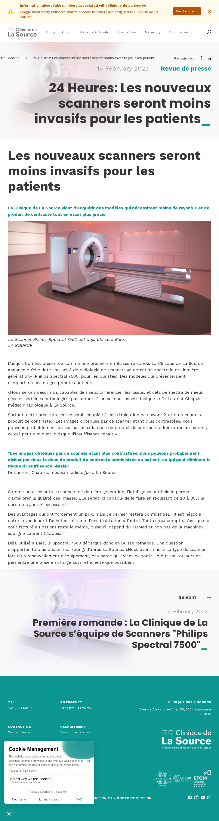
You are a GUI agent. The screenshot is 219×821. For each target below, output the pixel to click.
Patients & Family (94, 32)
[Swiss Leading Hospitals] (162, 778)
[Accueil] (2, 58)
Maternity (152, 32)
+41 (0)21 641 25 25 (75, 708)
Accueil (14, 58)
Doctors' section (182, 32)
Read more (187, 11)
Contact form (19, 732)
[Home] (22, 35)
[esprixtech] (182, 778)
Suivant (187, 597)
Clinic (66, 32)
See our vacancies (75, 732)
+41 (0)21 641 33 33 (23, 708)
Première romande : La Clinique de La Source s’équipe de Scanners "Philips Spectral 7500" (120, 633)
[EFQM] (202, 778)
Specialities (126, 32)
